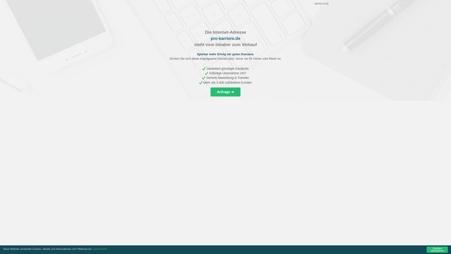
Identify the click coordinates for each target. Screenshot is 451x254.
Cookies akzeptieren (437, 249)
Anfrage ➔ (225, 92)
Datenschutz (100, 249)
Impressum (321, 3)
